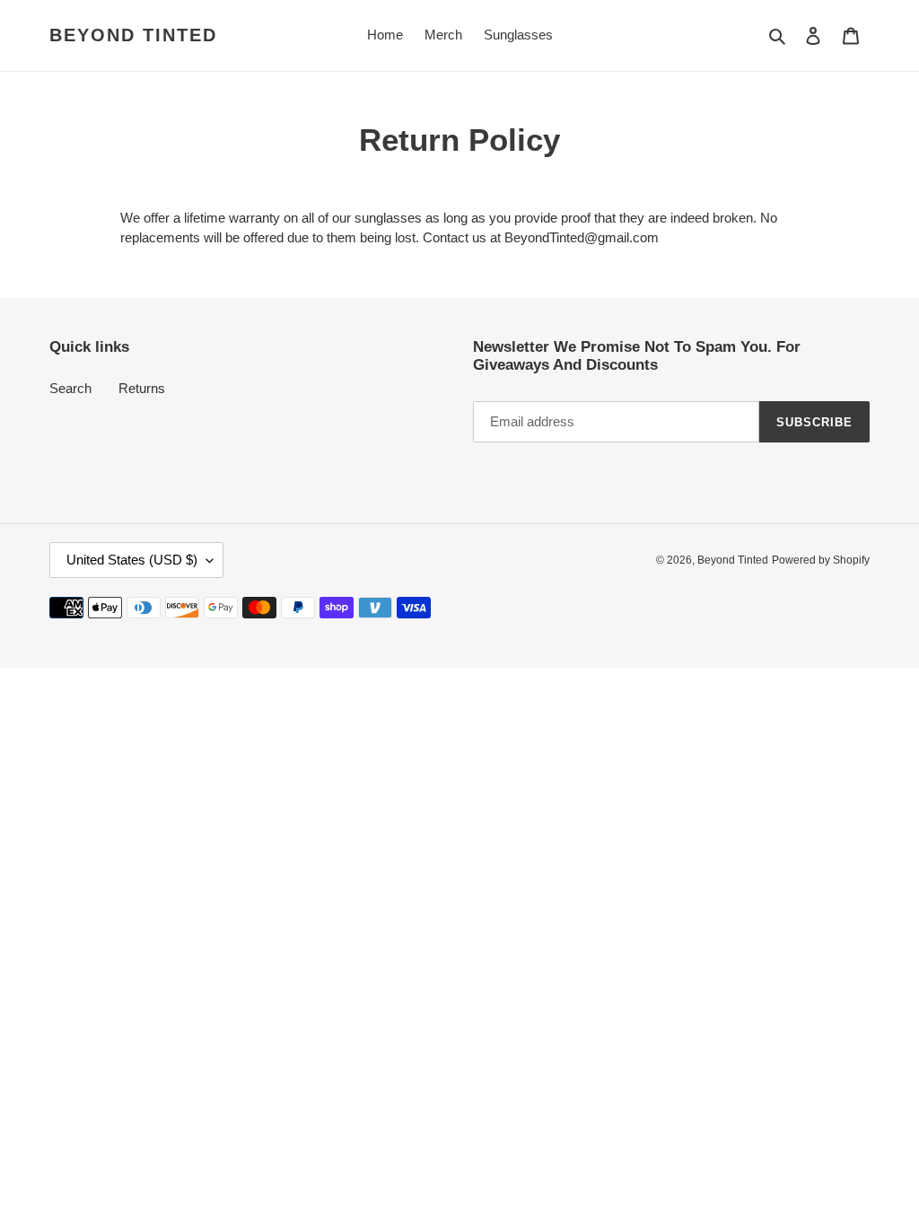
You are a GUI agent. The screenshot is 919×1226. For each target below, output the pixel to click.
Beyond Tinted (133, 35)
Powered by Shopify (821, 560)
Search (70, 388)
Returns (141, 388)
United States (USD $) (131, 559)
